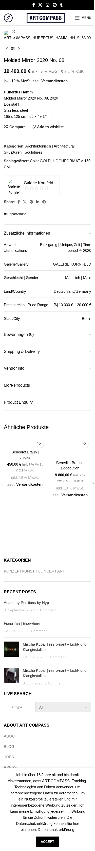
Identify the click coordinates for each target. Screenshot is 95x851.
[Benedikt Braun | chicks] (25, 441)
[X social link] (40, 5)
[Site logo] (8, 17)
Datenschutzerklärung (56, 829)
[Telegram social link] (44, 202)
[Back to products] (13, 49)
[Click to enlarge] (13, 31)
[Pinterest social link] (54, 5)
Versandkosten (54, 81)
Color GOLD (40, 161)
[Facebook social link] (34, 5)
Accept (47, 842)
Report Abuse (16, 214)
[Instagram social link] (47, 5)
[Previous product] (7, 49)
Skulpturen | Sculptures (23, 152)
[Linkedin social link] (38, 202)
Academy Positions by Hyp (26, 602)
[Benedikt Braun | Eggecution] (70, 447)
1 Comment (46, 610)
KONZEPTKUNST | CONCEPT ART (34, 571)
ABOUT (10, 736)
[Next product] (19, 49)
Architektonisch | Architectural (49, 146)
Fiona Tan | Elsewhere (22, 623)
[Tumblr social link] (61, 5)
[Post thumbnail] (11, 651)
